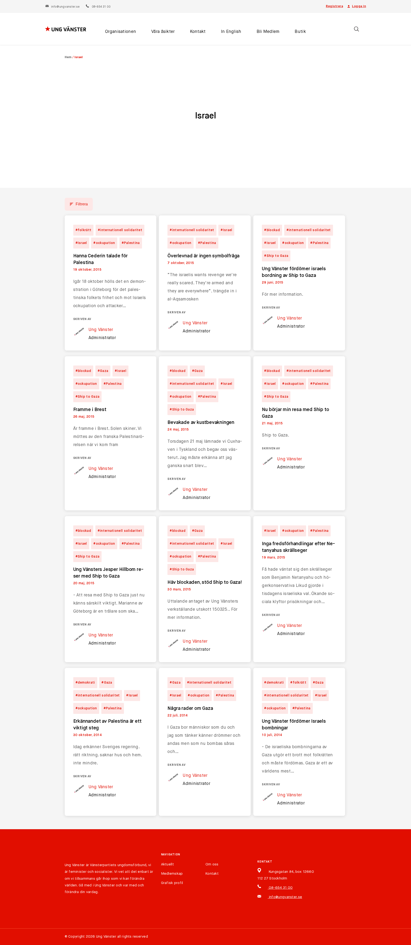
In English (231, 32)
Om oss (212, 864)
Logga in (359, 6)
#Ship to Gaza (276, 256)
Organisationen (120, 32)
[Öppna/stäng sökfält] (356, 28)
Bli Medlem (268, 32)
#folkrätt (83, 230)
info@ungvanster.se (65, 6)
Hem (68, 57)
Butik (300, 32)
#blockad (272, 230)
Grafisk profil (172, 883)
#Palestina (131, 243)
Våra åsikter (163, 32)
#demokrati (85, 682)
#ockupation (104, 243)
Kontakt (198, 32)
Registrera (334, 6)
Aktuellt (167, 864)
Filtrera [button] (82, 204)
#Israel (81, 243)
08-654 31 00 (101, 6)
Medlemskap (172, 873)
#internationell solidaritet (120, 230)
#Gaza (103, 371)
